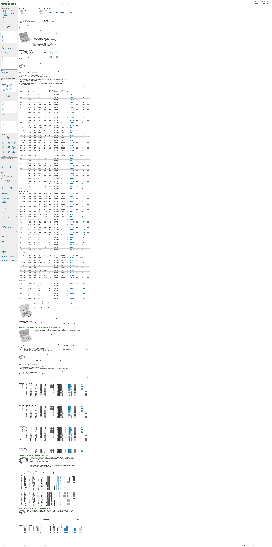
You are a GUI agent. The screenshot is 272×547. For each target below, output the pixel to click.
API (44, 545)
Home (2, 545)
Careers (22, 545)
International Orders (16, 545)
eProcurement (39, 545)
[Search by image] (67, 4)
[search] (15, 32)
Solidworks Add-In (33, 545)
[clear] (62, 3)
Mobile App (27, 545)
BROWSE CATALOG (5, 1)
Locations (6, 545)
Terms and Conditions (261, 545)
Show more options (22, 27)
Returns (10, 545)
